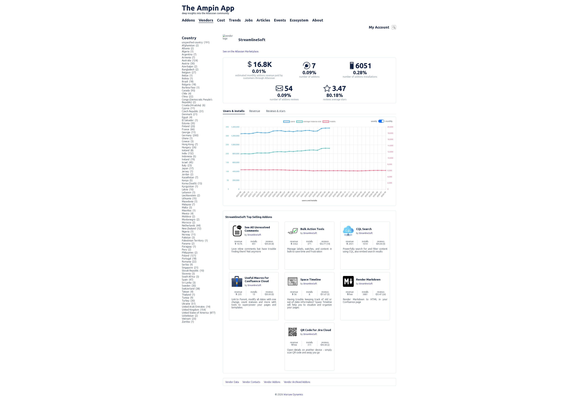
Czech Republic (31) (193, 111)
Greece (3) (188, 141)
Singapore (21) (190, 267)
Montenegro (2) (190, 219)
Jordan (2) (187, 174)
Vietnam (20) (189, 318)
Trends (235, 20)
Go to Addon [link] (253, 246)
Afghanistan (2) (190, 45)
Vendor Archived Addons (297, 382)
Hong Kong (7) (190, 144)
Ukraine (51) (189, 303)
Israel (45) (187, 162)
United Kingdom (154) (194, 309)
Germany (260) (190, 135)
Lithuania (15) (189, 198)
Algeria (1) (187, 51)
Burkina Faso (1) (190, 87)
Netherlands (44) (191, 225)
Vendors (206, 20)
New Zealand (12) (191, 228)
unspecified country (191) (196, 42)
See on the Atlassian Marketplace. (241, 51)
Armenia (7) (188, 57)
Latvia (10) (187, 189)
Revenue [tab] (254, 111)
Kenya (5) (187, 180)
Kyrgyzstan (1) (190, 186)
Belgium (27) (189, 72)
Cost (221, 20)
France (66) (188, 129)
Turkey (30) (188, 300)
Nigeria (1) (187, 231)
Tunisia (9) (187, 297)
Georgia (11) (189, 132)
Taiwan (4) (187, 291)
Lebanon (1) (188, 192)
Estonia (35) (188, 123)
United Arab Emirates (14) (196, 306)
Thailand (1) (188, 294)
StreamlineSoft (254, 235)
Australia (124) (190, 60)
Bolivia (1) (187, 78)
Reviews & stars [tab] (275, 111)
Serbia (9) (187, 264)
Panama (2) (188, 243)
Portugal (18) (189, 258)
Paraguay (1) (189, 246)
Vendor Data (232, 382)
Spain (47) (187, 279)
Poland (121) (189, 255)
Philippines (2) (189, 252)
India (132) (188, 153)
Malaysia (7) (188, 204)
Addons (188, 20)
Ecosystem (299, 20)
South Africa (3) (190, 276)
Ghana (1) (187, 138)
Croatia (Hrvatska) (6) (193, 105)
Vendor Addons (272, 382)
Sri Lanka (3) (189, 282)
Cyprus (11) (188, 108)
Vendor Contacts (251, 382)
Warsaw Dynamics (293, 394)
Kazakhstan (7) (190, 177)
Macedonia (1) (189, 201)
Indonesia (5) (189, 156)
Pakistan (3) (188, 237)
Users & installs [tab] (234, 111)
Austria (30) (188, 63)
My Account (379, 27)
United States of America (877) (198, 312)
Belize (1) (187, 75)
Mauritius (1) (189, 210)
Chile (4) (186, 93)
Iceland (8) (187, 150)
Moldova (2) (188, 216)
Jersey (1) (187, 171)
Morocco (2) (188, 222)
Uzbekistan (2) (190, 315)
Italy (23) (187, 165)
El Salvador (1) (190, 120)
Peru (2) (186, 249)
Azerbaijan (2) (189, 66)
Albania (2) (188, 48)
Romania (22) (189, 261)
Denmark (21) (189, 114)
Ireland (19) (188, 159)
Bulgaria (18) (189, 84)
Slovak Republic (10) (193, 270)
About (317, 20)
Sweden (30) (189, 285)
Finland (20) (188, 126)
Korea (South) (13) (192, 183)
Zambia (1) (188, 321)
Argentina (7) (189, 54)
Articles (263, 20)
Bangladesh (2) (190, 69)
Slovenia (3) (188, 273)
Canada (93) (188, 90)
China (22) (187, 96)
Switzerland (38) (191, 288)
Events (280, 20)
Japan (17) (188, 168)
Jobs (249, 20)
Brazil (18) (187, 81)
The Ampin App (208, 9)
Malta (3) (187, 207)
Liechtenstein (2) (191, 195)
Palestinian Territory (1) (195, 240)
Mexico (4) (187, 213)
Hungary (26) (189, 147)
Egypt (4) (187, 117)
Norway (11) (189, 234)
